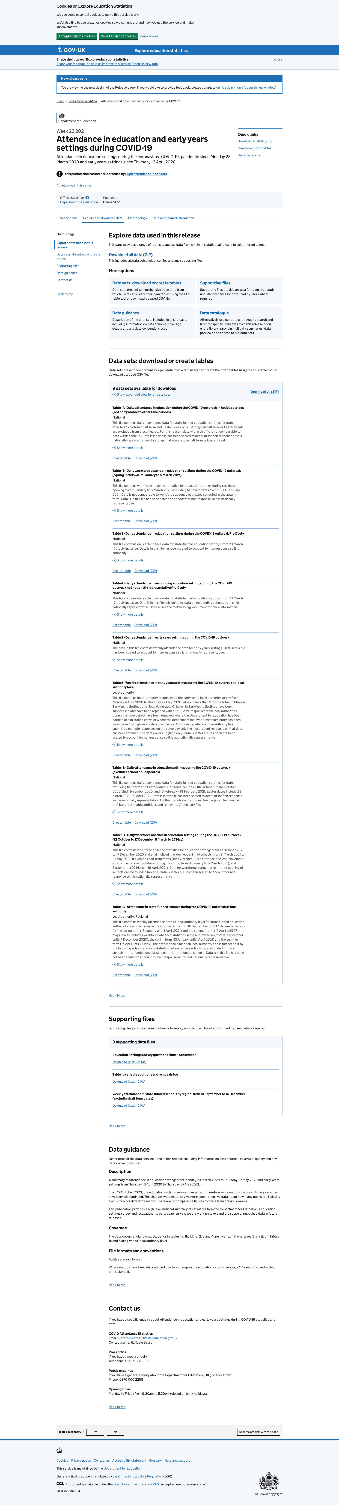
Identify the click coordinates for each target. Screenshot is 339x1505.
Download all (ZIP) (265, 392)
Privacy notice (81, 1460)
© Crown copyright (268, 1494)
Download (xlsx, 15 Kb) (128, 1081)
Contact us (64, 280)
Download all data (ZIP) (255, 141)
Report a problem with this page (258, 1432)
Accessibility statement (129, 1460)
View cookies (149, 36)
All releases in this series (74, 185)
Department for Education (79, 202)
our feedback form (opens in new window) (246, 87)
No (119, 1432)
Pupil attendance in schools (146, 174)
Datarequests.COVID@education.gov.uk (147, 1338)
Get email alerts (249, 155)
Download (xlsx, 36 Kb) (129, 1062)
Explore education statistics (161, 50)
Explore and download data (103, 218)
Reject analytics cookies (118, 36)
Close (278, 59)
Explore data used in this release (74, 245)
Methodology (137, 218)
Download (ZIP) (145, 458)
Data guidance (67, 273)
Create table (121, 458)
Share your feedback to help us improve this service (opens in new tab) (107, 64)
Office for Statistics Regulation (140, 1476)
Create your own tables (254, 148)
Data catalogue (214, 312)
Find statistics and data (83, 101)
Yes (98, 1432)
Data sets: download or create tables (78, 256)
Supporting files (67, 266)
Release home (67, 218)
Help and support (177, 1460)
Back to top (64, 294)
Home (60, 101)
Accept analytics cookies (77, 36)
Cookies (62, 1460)
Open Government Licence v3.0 (136, 1484)
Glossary (155, 1460)
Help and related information (173, 218)
